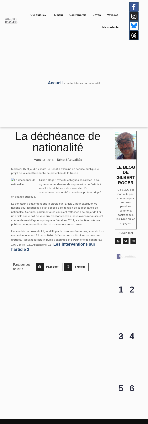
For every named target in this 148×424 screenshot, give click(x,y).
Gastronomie (77, 14)
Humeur (58, 14)
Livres (97, 14)
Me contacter (110, 27)
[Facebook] (118, 241)
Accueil (55, 82)
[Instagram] (134, 16)
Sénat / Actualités (69, 159)
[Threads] (134, 35)
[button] (49, 267)
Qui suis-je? (38, 14)
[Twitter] (126, 241)
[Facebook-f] (134, 7)
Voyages (112, 14)
